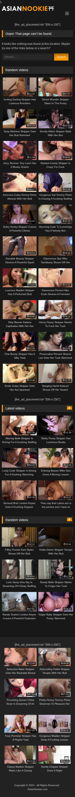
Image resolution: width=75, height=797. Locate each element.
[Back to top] (64, 787)
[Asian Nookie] (31, 8)
